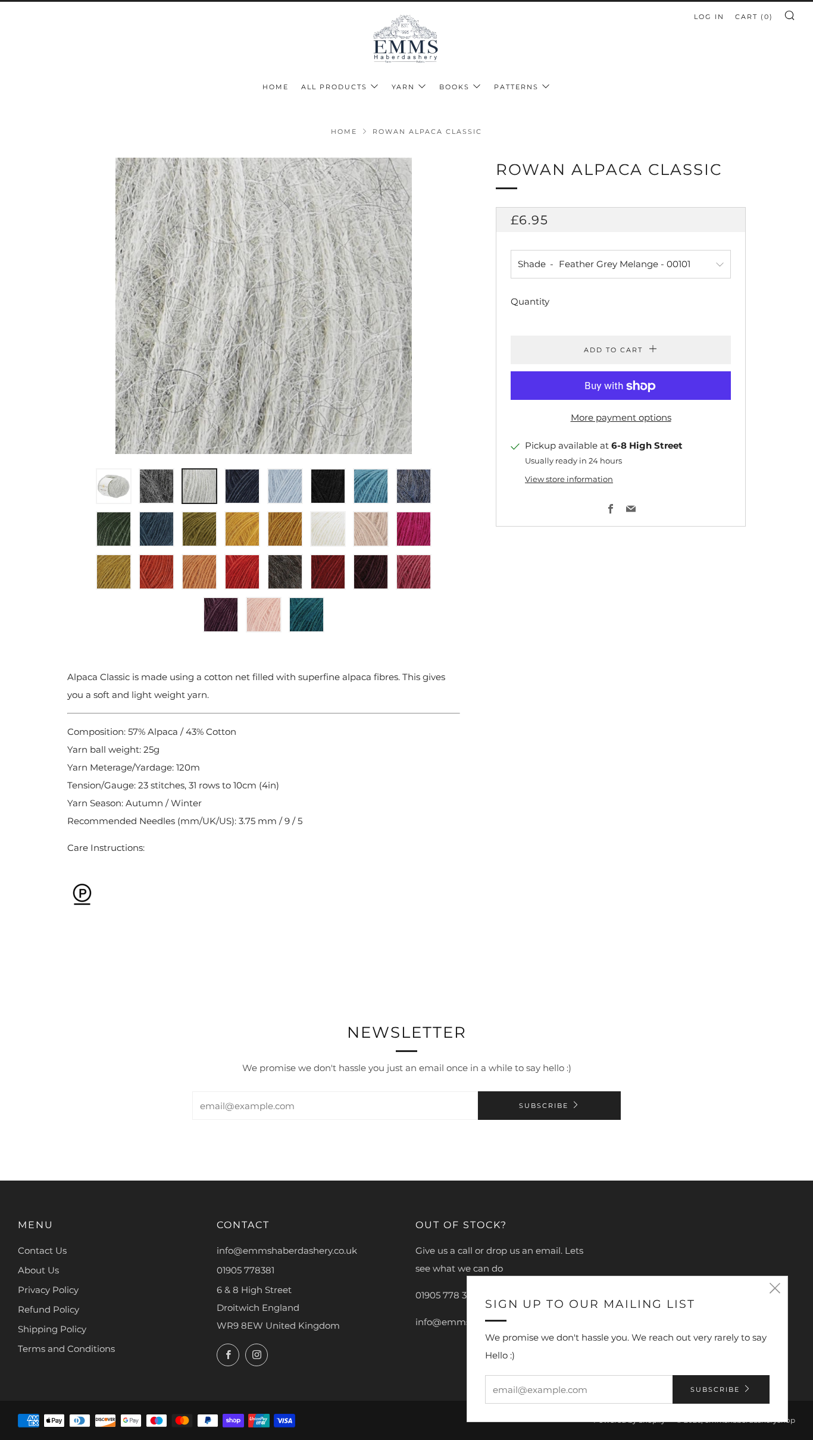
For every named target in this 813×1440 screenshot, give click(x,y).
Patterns (516, 87)
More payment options (621, 418)
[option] (263, 306)
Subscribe (543, 1105)
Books (454, 87)
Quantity (530, 302)
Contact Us (42, 1250)
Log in (709, 16)
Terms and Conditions (66, 1348)
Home (275, 87)
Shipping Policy (52, 1329)
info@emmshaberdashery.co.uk (287, 1250)
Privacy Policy (48, 1289)
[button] (114, 486)
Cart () (754, 16)
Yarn (403, 87)
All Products (334, 87)
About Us (38, 1270)
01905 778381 (245, 1270)
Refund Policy (48, 1309)
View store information (569, 479)
